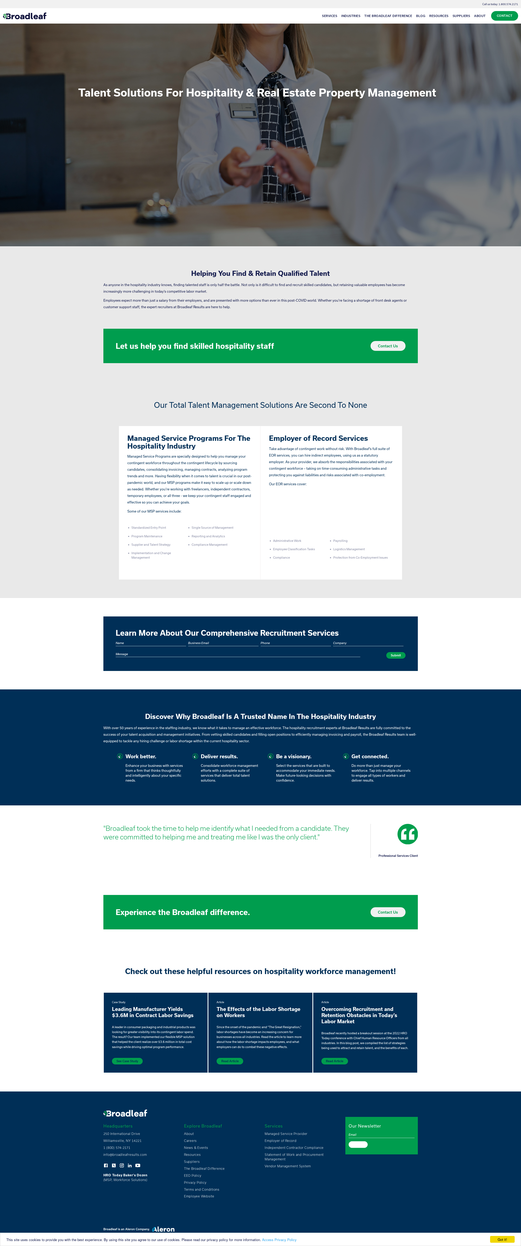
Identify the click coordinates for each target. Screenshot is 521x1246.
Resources (439, 16)
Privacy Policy (195, 1182)
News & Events (196, 1147)
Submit (396, 655)
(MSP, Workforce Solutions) (125, 1177)
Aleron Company (137, 1229)
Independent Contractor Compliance (294, 1147)
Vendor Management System (288, 1166)
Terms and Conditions (201, 1189)
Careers (190, 1141)
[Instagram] (121, 1165)
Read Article (230, 1061)
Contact (505, 15)
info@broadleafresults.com (125, 1154)
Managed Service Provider (286, 1134)
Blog (420, 16)
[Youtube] (137, 1165)
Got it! (502, 1239)
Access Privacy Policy (279, 1239)
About (480, 16)
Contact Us (388, 346)
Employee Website (199, 1196)
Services (329, 16)
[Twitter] (113, 1165)
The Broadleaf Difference (388, 16)
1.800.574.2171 (508, 4)
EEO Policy (192, 1175)
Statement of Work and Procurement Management (294, 1157)
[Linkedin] (129, 1165)
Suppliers (461, 16)
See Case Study (127, 1061)
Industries (350, 16)
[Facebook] (105, 1165)
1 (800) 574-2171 (116, 1147)
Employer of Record (281, 1141)
